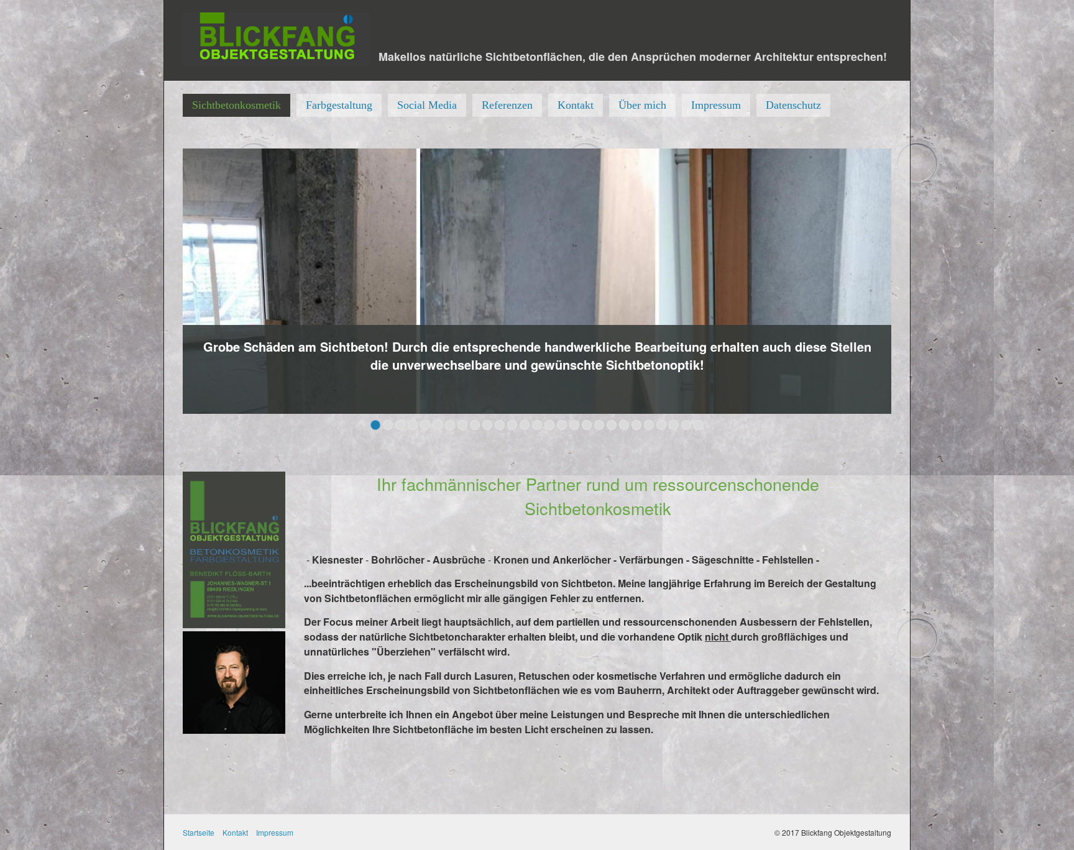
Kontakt (576, 105)
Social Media (427, 105)
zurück (169, 293)
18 (587, 425)
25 (674, 425)
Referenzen (507, 105)
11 (500, 425)
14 (537, 425)
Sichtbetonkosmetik (236, 105)
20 (612, 425)
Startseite (198, 832)
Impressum (716, 105)
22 (636, 425)
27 (699, 425)
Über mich (642, 105)
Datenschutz (793, 105)
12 (512, 425)
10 (487, 425)
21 (624, 425)
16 (562, 425)
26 (686, 425)
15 (549, 425)
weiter (904, 293)
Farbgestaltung (339, 105)
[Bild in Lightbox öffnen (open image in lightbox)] (234, 550)
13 (525, 425)
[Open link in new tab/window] (537, 281)
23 (649, 425)
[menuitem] (236, 105)
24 (661, 425)
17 (574, 425)
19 (599, 425)
